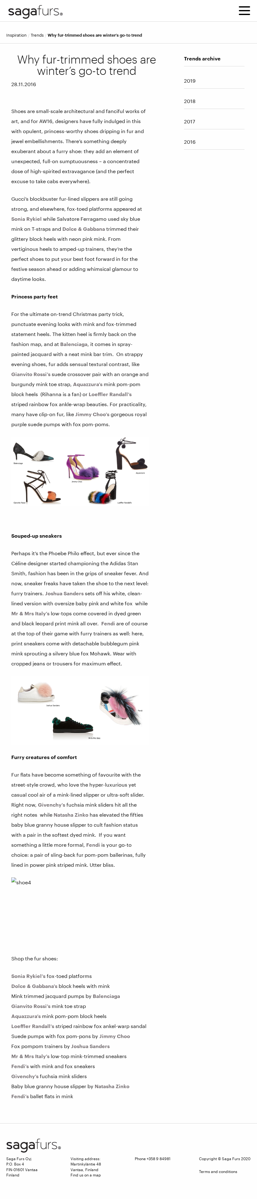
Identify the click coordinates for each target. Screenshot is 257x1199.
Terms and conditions (218, 1171)
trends (37, 35)
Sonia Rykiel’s (28, 976)
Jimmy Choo (114, 1036)
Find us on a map (86, 1175)
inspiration (16, 35)
